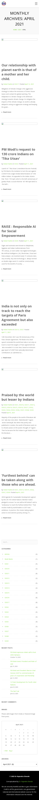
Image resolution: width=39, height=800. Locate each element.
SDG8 (27, 410)
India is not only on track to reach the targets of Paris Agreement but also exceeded (17, 315)
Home (15, 30)
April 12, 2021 (29, 84)
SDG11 (26, 405)
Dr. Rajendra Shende (26, 781)
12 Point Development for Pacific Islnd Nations (23, 683)
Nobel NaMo (8, 84)
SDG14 (9, 407)
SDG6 (17, 410)
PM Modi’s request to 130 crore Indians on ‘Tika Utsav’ (18, 154)
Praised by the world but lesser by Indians (18, 397)
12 (6, 739)
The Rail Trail (14, 691)
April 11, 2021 (28, 164)
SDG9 (16, 241)
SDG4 (8, 410)
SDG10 (21, 405)
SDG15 (15, 407)
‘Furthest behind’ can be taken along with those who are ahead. (19, 480)
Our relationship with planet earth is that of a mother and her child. (19, 72)
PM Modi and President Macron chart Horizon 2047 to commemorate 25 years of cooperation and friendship (23, 673)
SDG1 (16, 405)
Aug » (11, 751)
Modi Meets (9, 559)
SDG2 (31, 407)
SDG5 (13, 410)
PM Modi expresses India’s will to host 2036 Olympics (23, 653)
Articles (7, 554)
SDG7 (22, 330)
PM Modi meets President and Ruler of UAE (23, 662)
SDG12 (32, 405)
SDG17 (16, 84)
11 (33, 736)
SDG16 (20, 407)
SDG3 (16, 164)
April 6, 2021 (11, 413)
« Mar (6, 751)
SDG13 (16, 330)
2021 (19, 30)
